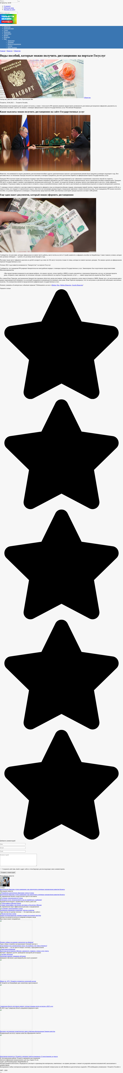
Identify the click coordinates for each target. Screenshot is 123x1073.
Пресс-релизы (12, 47)
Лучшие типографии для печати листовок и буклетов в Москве (21, 905)
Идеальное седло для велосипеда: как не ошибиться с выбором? (21, 900)
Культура (7, 37)
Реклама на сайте (9, 9)
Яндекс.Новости (65, 285)
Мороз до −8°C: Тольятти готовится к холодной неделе (18, 981)
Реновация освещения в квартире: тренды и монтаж (17, 910)
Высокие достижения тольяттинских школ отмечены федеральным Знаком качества (27, 1031)
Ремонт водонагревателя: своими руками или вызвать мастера (20, 915)
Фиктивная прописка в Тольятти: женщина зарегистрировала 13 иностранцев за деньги (29, 1056)
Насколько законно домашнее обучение (13, 956)
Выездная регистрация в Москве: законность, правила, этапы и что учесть (24, 951)
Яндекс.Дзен (55, 285)
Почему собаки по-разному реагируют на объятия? (16, 942)
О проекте (7, 6)
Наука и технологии (14, 44)
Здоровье (11, 42)
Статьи (10, 46)
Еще (5, 39)
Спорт (6, 30)
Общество (7, 27)
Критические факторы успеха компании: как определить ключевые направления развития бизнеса (32, 889)
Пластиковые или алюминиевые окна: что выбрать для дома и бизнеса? (23, 946)
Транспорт (11, 40)
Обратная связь (9, 8)
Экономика (7, 34)
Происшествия (9, 28)
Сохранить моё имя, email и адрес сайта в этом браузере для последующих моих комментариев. (33, 869)
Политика (7, 32)
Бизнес (6, 35)
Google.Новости (77, 285)
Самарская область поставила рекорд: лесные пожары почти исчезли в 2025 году (26, 1006)
